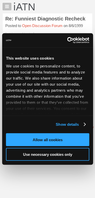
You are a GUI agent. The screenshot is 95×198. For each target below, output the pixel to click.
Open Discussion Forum (42, 25)
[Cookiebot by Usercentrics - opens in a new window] (67, 40)
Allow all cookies (48, 139)
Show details (67, 124)
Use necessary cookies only (47, 154)
